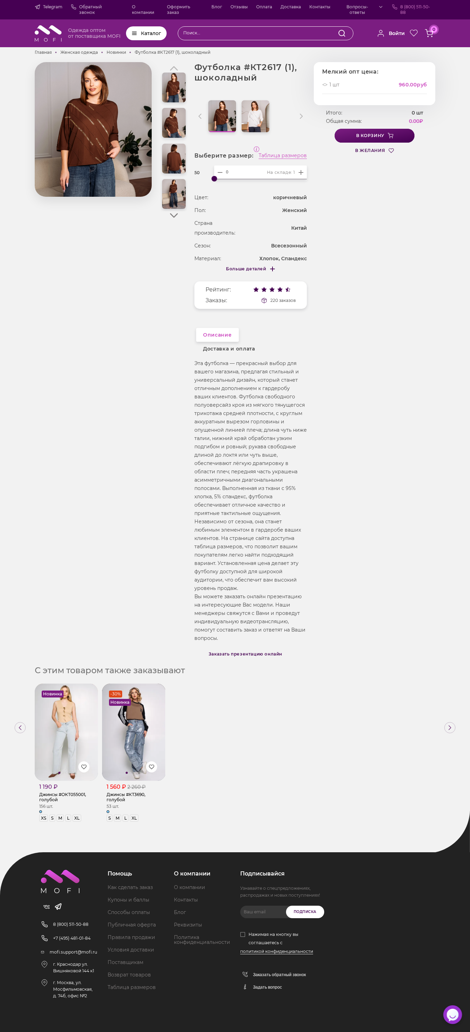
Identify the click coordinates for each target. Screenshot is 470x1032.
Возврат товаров (129, 975)
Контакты (319, 6)
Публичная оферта (132, 925)
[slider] (214, 178)
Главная (43, 52)
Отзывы (239, 6)
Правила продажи (131, 937)
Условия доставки (131, 950)
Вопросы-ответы (357, 9)
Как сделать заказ (130, 887)
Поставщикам (125, 962)
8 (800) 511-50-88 (415, 9)
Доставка (290, 6)
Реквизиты (188, 925)
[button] (174, 215)
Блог (216, 6)
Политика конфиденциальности (202, 939)
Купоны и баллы (128, 900)
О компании (143, 9)
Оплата (264, 6)
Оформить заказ (178, 9)
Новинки (116, 52)
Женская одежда (79, 52)
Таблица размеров (283, 156)
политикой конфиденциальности (276, 951)
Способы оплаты (129, 912)
